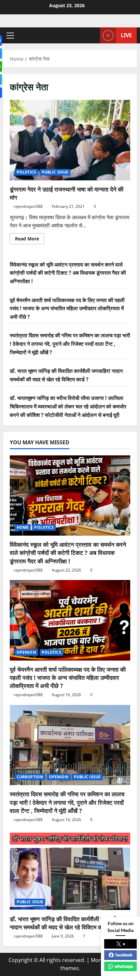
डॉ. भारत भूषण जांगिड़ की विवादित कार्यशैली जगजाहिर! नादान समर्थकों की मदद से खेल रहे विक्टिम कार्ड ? (66, 923)
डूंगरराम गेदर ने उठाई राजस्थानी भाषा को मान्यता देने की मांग (70, 140)
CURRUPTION (30, 777)
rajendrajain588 (28, 206)
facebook (124, 954)
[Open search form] (92, 35)
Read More (29, 239)
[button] (10, 35)
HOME (23, 527)
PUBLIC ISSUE (55, 172)
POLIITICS (26, 172)
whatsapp (124, 966)
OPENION (26, 652)
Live (126, 35)
